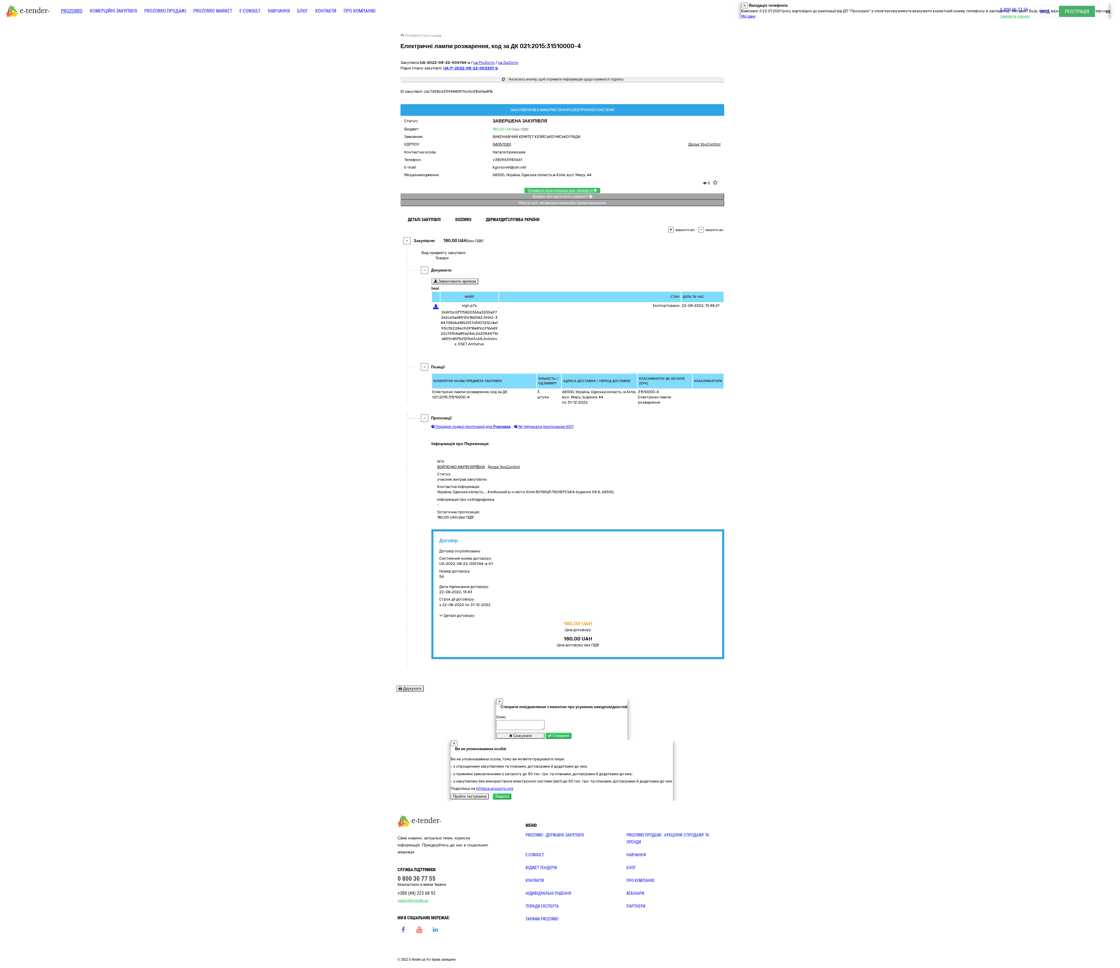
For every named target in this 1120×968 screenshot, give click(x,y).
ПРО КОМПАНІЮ (640, 880)
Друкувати (411, 688)
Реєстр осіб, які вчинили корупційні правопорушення (562, 203)
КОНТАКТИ (535, 880)
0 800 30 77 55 (1014, 10)
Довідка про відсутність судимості (561, 197)
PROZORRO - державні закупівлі (555, 835)
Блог (302, 11)
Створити (560, 736)
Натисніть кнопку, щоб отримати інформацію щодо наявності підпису (566, 79)
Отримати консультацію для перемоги (561, 190)
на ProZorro (484, 62)
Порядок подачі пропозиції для (472, 426)
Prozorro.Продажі (165, 11)
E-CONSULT (249, 11)
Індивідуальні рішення (548, 893)
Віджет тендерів (541, 867)
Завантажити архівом (456, 281)
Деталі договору (459, 615)
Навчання (279, 11)
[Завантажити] (436, 308)
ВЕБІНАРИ (635, 893)
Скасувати (522, 736)
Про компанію (359, 11)
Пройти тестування (470, 796)
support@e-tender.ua (413, 900)
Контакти (325, 11)
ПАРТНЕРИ (635, 906)
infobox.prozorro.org (494, 788)
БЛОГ (631, 867)
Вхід (1045, 11)
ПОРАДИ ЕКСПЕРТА (542, 906)
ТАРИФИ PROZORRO (542, 919)
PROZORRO (72, 11)
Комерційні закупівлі (113, 11)
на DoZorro (508, 62)
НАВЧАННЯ (636, 855)
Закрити (502, 796)
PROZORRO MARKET (212, 11)
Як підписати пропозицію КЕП (545, 426)
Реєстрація (1077, 11)
